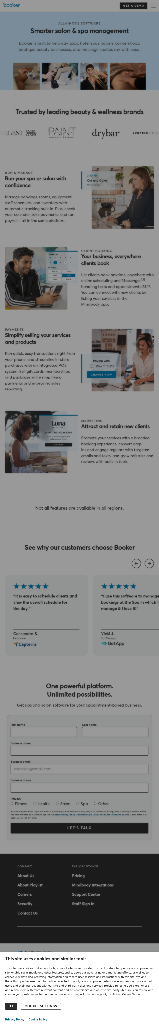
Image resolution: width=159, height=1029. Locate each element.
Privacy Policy (14, 1019)
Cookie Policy (38, 1019)
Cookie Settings (41, 1006)
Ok (11, 1006)
